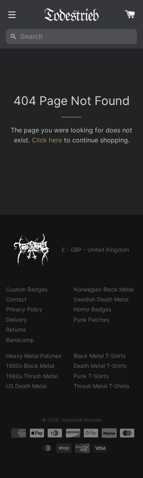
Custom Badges (26, 289)
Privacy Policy (24, 309)
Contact (16, 299)
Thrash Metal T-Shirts (101, 386)
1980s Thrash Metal (32, 376)
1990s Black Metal (30, 365)
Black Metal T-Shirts (99, 355)
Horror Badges (92, 309)
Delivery (16, 319)
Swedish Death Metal (100, 299)
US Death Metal (26, 386)
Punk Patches (91, 319)
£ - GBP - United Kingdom (95, 249)
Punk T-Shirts (90, 376)
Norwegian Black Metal (103, 289)
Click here (47, 140)
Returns (16, 329)
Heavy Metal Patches (33, 355)
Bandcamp (20, 339)
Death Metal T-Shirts (100, 365)
